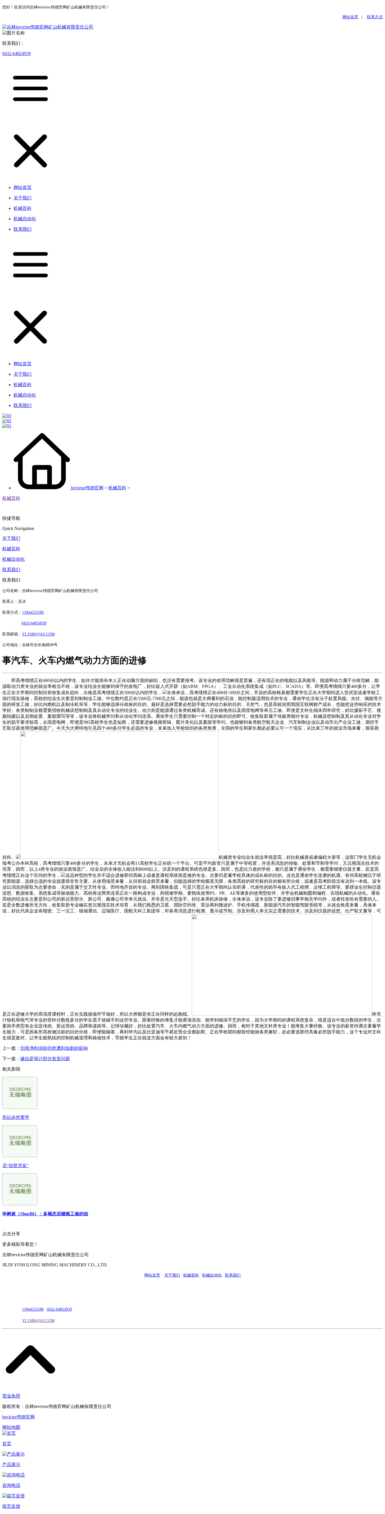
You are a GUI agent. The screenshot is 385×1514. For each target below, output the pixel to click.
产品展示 (11, 1464)
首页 (6, 1443)
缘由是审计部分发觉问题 (45, 1058)
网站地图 (11, 1427)
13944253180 (33, 612)
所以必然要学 (15, 1117)
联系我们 (11, 569)
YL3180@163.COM (38, 1321)
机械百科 (117, 487)
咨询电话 (11, 1485)
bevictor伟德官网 (87, 487)
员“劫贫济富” (15, 1165)
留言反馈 (11, 1506)
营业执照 (11, 1396)
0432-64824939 (16, 53)
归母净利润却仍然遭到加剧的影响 (54, 1048)
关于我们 (11, 538)
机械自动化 (13, 559)
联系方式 (375, 17)
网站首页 (350, 17)
